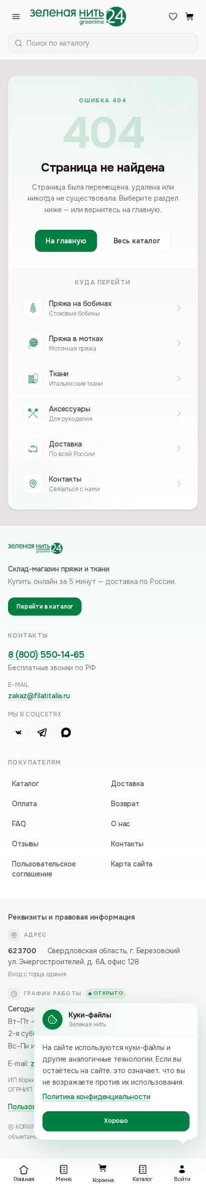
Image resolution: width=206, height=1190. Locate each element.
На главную (66, 240)
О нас (120, 823)
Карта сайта (131, 863)
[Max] (66, 732)
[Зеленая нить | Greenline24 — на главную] (78, 16)
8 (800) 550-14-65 (46, 654)
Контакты (127, 843)
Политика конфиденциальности (96, 1096)
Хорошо (116, 1121)
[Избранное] (173, 17)
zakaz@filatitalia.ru (39, 695)
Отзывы (25, 843)
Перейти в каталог (44, 607)
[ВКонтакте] (18, 732)
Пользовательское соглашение (44, 868)
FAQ (19, 823)
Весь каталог (137, 240)
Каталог (25, 783)
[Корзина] (190, 17)
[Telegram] (42, 732)
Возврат (125, 803)
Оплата (24, 803)
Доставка (127, 783)
